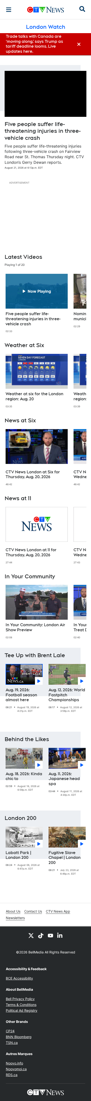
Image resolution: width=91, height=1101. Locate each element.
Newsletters (15, 918)
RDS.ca (11, 1075)
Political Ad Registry (21, 1010)
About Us (13, 911)
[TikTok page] (41, 935)
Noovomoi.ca (16, 1069)
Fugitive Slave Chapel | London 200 (65, 857)
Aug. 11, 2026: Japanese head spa (64, 779)
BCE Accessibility (19, 978)
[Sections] (9, 10)
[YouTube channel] (50, 935)
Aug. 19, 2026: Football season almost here (21, 695)
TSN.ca (12, 1043)
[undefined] (37, 303)
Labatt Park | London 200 (18, 855)
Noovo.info (14, 1063)
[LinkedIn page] (60, 935)
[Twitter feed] (31, 935)
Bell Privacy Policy (20, 999)
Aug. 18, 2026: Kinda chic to (24, 776)
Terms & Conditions (21, 1005)
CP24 (10, 1031)
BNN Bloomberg (19, 1037)
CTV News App (58, 911)
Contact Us (33, 911)
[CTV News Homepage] (45, 10)
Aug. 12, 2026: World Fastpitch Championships (67, 695)
